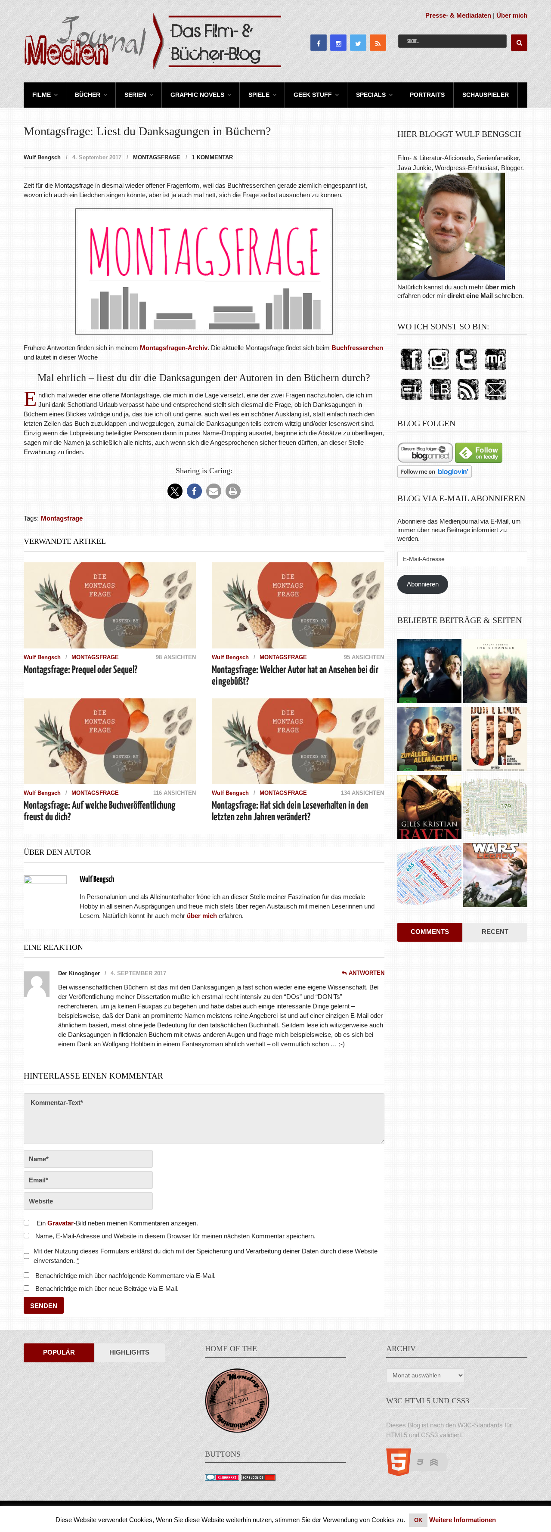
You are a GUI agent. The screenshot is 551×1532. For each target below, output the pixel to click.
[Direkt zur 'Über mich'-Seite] (451, 278)
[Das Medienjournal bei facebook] (411, 370)
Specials (371, 94)
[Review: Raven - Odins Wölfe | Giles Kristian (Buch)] (429, 808)
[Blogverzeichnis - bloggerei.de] (222, 1478)
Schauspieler (485, 94)
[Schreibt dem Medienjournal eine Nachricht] (495, 400)
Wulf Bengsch (42, 157)
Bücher (87, 94)
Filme (41, 94)
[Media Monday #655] (429, 876)
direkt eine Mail (470, 295)
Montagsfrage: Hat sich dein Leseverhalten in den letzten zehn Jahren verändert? (290, 811)
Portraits (427, 94)
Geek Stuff (313, 94)
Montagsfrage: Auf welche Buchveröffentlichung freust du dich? (100, 811)
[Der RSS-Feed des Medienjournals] (468, 400)
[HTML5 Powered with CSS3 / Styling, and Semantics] (421, 1473)
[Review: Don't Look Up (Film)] (495, 740)
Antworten (366, 973)
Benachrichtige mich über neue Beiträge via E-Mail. (107, 1288)
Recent (495, 931)
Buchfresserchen (357, 347)
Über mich (511, 15)
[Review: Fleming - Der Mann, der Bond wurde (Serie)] (429, 672)
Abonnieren (423, 584)
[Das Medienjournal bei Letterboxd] (411, 400)
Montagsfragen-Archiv (173, 347)
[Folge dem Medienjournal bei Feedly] (478, 460)
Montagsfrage (156, 157)
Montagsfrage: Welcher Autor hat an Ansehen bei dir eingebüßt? (295, 676)
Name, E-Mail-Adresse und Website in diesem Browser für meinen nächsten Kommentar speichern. (175, 1236)
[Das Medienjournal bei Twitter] (466, 370)
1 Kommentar (212, 157)
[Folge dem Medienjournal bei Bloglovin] (434, 475)
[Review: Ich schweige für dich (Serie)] (495, 672)
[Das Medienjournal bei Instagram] (438, 370)
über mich (500, 287)
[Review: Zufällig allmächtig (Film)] (429, 740)
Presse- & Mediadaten (458, 15)
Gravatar (60, 1223)
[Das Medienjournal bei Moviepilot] (495, 370)
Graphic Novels (197, 94)
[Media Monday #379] (495, 808)
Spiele (258, 94)
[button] (175, 491)
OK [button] (418, 1520)
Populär (59, 1352)
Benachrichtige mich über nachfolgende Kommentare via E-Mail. (125, 1275)
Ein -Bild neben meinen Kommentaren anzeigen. (117, 1223)
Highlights (129, 1352)
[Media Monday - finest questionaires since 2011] (237, 1430)
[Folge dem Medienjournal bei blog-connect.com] (425, 460)
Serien (135, 94)
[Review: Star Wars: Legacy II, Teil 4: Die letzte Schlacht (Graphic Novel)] (495, 876)
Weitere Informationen (462, 1519)
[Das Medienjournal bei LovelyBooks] (440, 400)
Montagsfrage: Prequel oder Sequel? (80, 670)
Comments (430, 931)
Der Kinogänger (79, 973)
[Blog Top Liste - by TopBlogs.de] (258, 1478)
